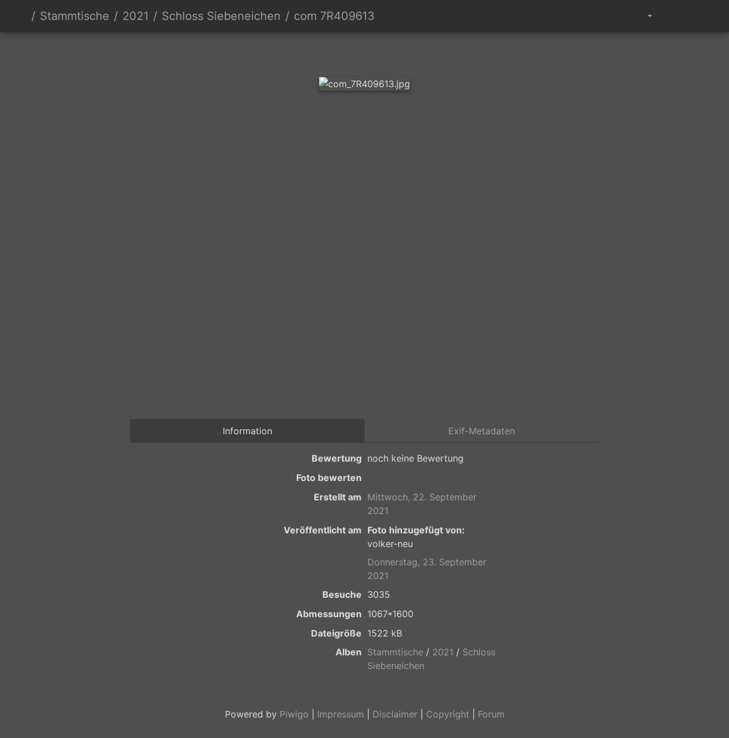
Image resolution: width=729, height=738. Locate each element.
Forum (491, 714)
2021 (135, 16)
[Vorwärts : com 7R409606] (422, 51)
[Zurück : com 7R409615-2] (306, 51)
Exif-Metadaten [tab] (481, 431)
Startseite (22, 16)
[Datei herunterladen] (698, 16)
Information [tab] (247, 431)
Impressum (340, 714)
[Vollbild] (383, 51)
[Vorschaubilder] (345, 51)
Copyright (447, 714)
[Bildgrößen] (642, 16)
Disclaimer (394, 714)
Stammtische (74, 16)
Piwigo (294, 714)
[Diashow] (673, 16)
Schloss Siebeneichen (221, 16)
